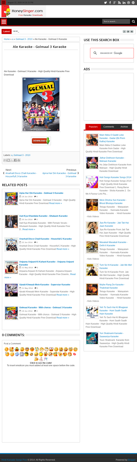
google (114, 2)
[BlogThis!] (8, 160)
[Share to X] (12, 160)
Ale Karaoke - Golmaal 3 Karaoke (39, 46)
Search (133, 21)
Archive (124, 127)
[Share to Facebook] (15, 160)
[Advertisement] (69, 61)
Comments (108, 127)
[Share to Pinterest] (19, 160)
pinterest (133, 2)
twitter (105, 2)
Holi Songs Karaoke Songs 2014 (115, 177)
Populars (93, 127)
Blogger (132, 460)
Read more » (55, 203)
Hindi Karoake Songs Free (14, 460)
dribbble (128, 2)
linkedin (124, 2)
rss (119, 2)
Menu (3, 2)
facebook (110, 2)
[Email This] (5, 160)
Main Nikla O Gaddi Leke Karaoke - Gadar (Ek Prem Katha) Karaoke (112, 138)
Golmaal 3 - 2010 (22, 155)
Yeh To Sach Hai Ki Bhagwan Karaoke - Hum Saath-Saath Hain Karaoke (114, 310)
